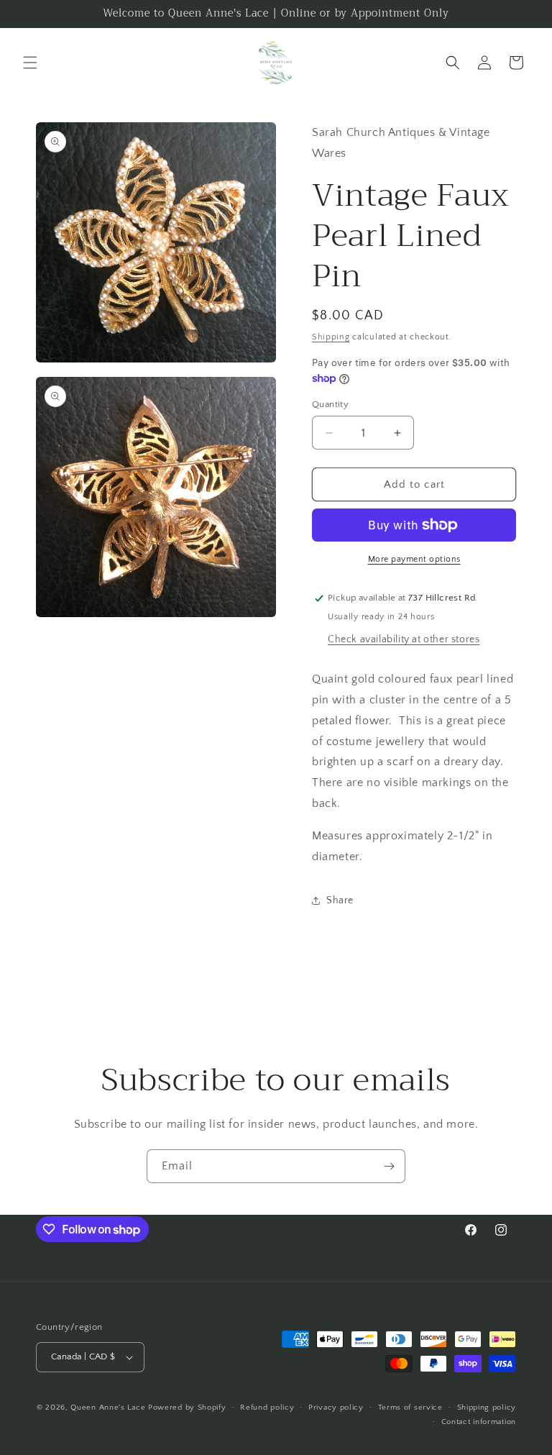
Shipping (331, 337)
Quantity (330, 404)
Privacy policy (336, 1407)
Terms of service (410, 1407)
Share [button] (340, 900)
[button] (30, 62)
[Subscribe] (389, 1166)
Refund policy (267, 1407)
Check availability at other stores (403, 639)
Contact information (478, 1422)
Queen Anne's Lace (107, 1407)
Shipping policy (487, 1407)
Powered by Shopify (187, 1407)
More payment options (414, 559)
